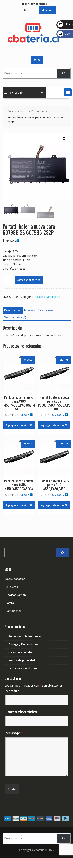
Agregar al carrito (28, 280)
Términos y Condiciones (23, 668)
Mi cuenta (47, 10)
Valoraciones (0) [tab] (15, 317)
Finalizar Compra (16, 595)
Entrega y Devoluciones (23, 644)
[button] (68, 92)
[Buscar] (63, 73)
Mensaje (14, 733)
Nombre (12, 690)
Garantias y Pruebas (21, 652)
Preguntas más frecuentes (25, 636)
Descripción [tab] (12, 310)
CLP (64, 33)
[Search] (62, 552)
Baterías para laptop (47, 297)
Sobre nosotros (15, 579)
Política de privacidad (21, 660)
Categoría (16, 92)
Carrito (9, 603)
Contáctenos (26, 10)
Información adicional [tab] (39, 310)
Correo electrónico (22, 711)
